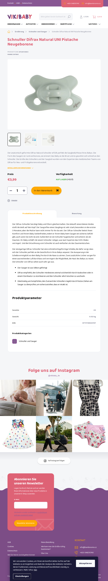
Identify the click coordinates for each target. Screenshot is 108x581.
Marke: (13, 54)
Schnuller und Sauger (28, 341)
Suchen (69, 16)
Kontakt (11, 3)
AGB (18, 3)
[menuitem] (15, 24)
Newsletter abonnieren (26, 523)
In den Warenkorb (43, 190)
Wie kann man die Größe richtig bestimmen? (53, 548)
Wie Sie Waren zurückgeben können (21, 555)
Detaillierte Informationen (19, 168)
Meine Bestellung (47, 542)
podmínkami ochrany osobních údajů (30, 514)
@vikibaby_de (54, 375)
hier (35, 570)
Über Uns (44, 553)
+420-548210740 (87, 552)
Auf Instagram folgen (56, 460)
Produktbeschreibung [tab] (32, 213)
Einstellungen (22, 576)
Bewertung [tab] (77, 213)
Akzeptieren (85, 563)
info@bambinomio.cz (88, 547)
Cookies (11, 546)
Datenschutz (27, 3)
